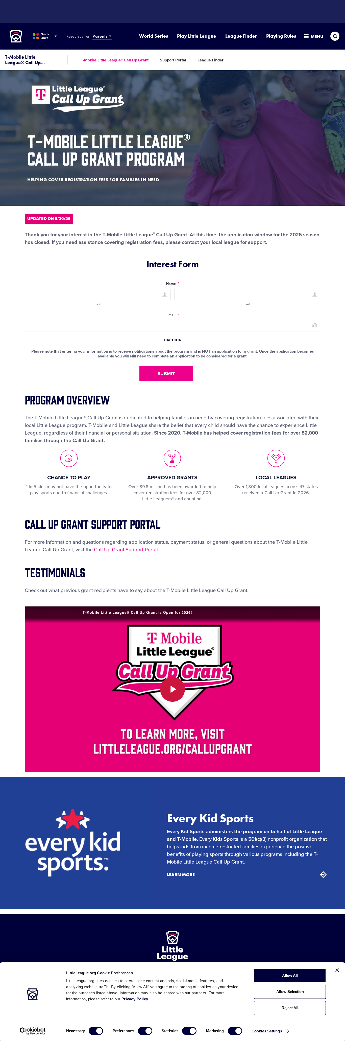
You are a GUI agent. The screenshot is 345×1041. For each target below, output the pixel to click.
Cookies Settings (267, 1031)
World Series (153, 36)
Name (172, 284)
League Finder (241, 36)
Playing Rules (281, 36)
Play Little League (196, 36)
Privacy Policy (134, 999)
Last (247, 304)
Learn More (181, 874)
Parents (99, 36)
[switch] (145, 1031)
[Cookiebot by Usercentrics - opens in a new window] (33, 1031)
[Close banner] (337, 970)
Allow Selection (290, 991)
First (98, 304)
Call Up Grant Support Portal (126, 550)
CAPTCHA (172, 340)
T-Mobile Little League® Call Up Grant (115, 60)
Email (172, 315)
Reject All (290, 1008)
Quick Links (45, 36)
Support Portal (173, 60)
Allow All (290, 975)
